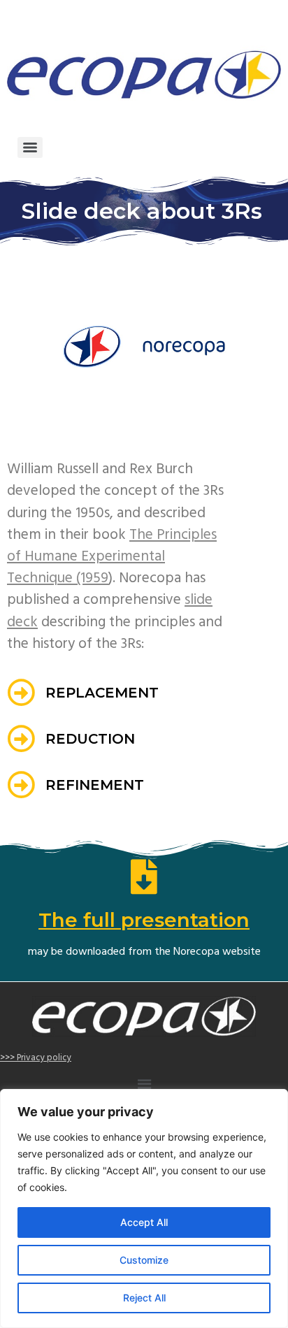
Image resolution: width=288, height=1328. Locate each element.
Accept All (144, 1222)
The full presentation (144, 920)
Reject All (144, 1298)
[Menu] (30, 147)
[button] (144, 1086)
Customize (144, 1260)
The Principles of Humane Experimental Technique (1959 (112, 557)
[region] (144, 1208)
